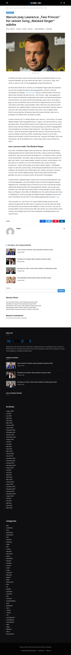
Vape (7, 624)
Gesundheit (9, 558)
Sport (7, 608)
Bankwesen (9, 532)
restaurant (9, 591)
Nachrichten (9, 582)
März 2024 (9, 479)
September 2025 (11, 437)
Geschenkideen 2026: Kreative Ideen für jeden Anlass (34, 278)
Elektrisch (9, 542)
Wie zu (8, 631)
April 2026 (9, 420)
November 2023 (10, 489)
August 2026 (10, 411)
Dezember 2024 (10, 458)
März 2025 (9, 451)
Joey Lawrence (30, 92)
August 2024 (10, 467)
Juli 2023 (8, 498)
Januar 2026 (9, 427)
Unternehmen (10, 622)
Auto (7, 530)
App (7, 525)
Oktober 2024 (10, 463)
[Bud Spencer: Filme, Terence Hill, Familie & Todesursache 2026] (11, 270)
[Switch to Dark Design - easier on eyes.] (61, 3)
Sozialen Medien (10, 601)
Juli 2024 (8, 470)
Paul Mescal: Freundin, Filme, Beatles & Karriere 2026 (34, 259)
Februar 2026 (10, 425)
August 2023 (10, 496)
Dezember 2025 (10, 430)
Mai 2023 (9, 503)
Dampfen (9, 539)
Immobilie (9, 563)
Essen (8, 544)
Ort (7, 587)
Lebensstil (9, 572)
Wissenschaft (10, 634)
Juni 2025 (9, 444)
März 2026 (9, 423)
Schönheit (9, 594)
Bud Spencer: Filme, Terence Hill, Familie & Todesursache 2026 (37, 268)
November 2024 (10, 460)
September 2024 (11, 465)
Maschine (9, 575)
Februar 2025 (10, 453)
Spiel (7, 603)
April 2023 (9, 505)
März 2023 (9, 508)
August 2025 (10, 439)
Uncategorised (10, 617)
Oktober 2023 (10, 491)
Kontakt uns (41, 650)
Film (7, 546)
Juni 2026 (9, 416)
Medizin (8, 577)
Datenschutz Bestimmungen (29, 650)
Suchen (8, 288)
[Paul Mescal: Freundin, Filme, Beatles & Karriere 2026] (11, 261)
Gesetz (8, 556)
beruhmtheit (10, 12)
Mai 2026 (9, 418)
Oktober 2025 (10, 434)
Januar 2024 (9, 484)
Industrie (8, 565)
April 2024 (9, 477)
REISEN (8, 589)
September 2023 (11, 493)
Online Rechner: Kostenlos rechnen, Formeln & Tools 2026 (22, 309)
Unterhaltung (10, 620)
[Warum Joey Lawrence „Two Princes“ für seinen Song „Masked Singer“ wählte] (35, 52)
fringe (57, 197)
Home (7, 8)
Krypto (8, 570)
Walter (12, 29)
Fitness (8, 549)
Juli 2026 (8, 413)
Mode (7, 579)
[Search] (64, 3)
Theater (8, 612)
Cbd (7, 537)
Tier (7, 615)
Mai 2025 (9, 446)
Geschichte (9, 553)
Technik (8, 610)
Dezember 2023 (10, 486)
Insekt (8, 568)
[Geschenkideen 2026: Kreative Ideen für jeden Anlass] (11, 280)
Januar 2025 (9, 456)
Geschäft (9, 551)
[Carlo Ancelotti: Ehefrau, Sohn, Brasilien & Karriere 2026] (11, 252)
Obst (7, 584)
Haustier (8, 561)
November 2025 (10, 432)
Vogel (8, 627)
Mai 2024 (9, 475)
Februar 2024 (10, 482)
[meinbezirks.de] (35, 2)
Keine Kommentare (39, 29)
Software (9, 598)
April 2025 (9, 449)
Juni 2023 (9, 500)
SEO (7, 596)
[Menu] (7, 2)
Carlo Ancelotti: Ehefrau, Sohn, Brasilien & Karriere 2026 (35, 249)
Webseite (9, 629)
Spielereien (9, 605)
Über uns (48, 650)
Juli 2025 (8, 441)
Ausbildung (9, 528)
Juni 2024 (9, 472)
